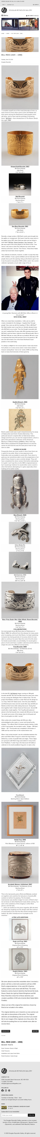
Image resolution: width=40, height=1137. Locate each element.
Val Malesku (13, 693)
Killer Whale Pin (20, 545)
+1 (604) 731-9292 (6, 1081)
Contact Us (10, 4)
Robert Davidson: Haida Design (9, 1056)
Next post (35, 1031)
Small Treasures (5, 1051)
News (7, 33)
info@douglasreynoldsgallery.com (11, 1083)
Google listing (12, 1099)
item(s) (33, 15)
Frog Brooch (20, 795)
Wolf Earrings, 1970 (20, 575)
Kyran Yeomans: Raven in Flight (9, 1048)
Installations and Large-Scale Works (10, 1053)
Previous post (5, 1031)
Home (2, 33)
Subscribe (31, 1115)
